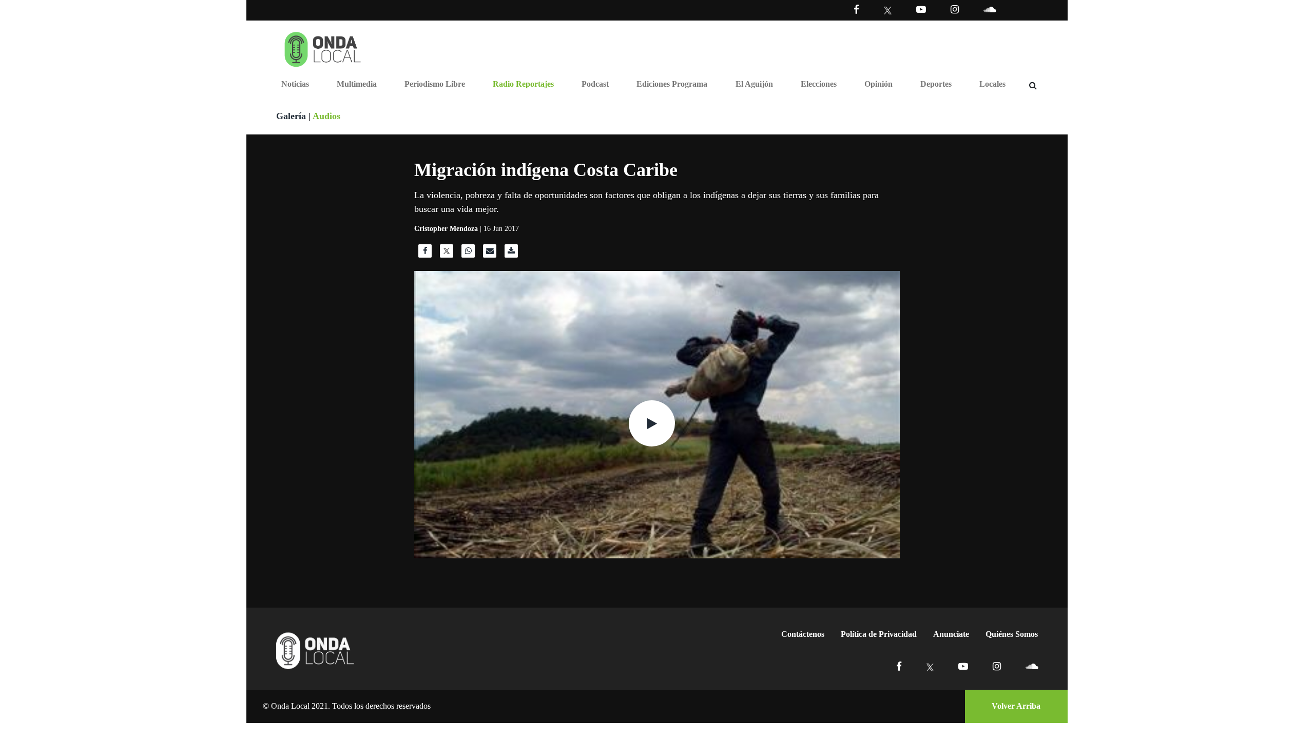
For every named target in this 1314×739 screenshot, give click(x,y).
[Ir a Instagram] (955, 9)
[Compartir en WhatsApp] (468, 253)
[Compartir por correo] (489, 253)
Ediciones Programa (671, 84)
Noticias (295, 84)
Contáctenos (802, 634)
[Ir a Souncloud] (989, 9)
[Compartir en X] (446, 253)
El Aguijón (754, 84)
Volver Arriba (1016, 706)
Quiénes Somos (1012, 634)
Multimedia (357, 84)
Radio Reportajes (523, 84)
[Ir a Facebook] (899, 666)
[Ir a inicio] (323, 47)
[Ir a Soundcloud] (1032, 666)
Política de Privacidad (879, 634)
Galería (291, 116)
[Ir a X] (930, 666)
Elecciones (819, 84)
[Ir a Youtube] (921, 9)
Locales (992, 84)
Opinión (878, 84)
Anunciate (951, 634)
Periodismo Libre (434, 84)
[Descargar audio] (511, 253)
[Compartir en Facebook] (425, 253)
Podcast (595, 84)
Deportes (936, 84)
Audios (326, 116)
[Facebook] (856, 9)
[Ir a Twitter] (888, 10)
